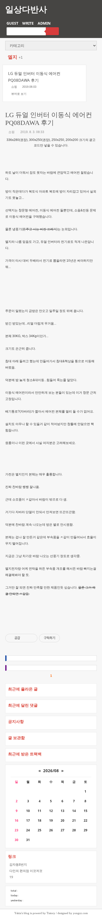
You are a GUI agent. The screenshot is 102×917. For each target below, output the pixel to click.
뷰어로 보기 (18, 93)
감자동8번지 (18, 864)
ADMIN (44, 23)
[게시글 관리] (31, 638)
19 (11, 877)
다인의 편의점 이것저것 (25, 871)
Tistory (51, 913)
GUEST (12, 23)
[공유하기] (25, 638)
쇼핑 (11, 132)
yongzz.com (80, 913)
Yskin (17, 913)
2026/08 (51, 770)
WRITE (28, 23)
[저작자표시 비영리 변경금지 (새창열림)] (67, 638)
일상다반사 (26, 9)
